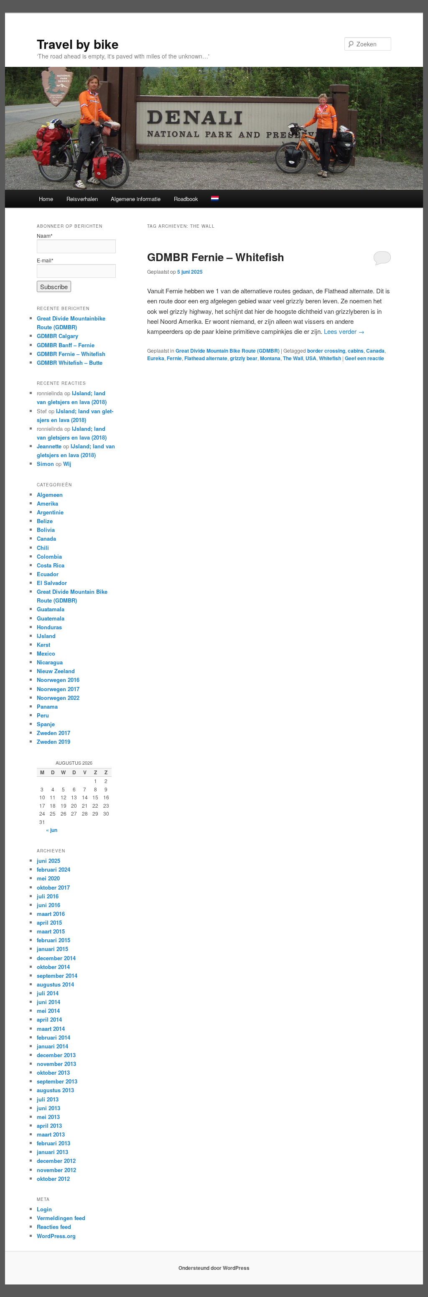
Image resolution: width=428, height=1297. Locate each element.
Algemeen (50, 494)
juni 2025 (48, 861)
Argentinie (50, 512)
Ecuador (48, 574)
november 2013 (56, 1064)
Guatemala (50, 618)
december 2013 (56, 1055)
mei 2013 (48, 1117)
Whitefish (330, 358)
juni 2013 (48, 1108)
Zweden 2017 (53, 733)
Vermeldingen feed (61, 1218)
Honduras (49, 627)
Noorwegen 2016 (58, 680)
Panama (47, 706)
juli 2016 (48, 896)
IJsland (46, 636)
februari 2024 (53, 869)
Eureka (155, 358)
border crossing (326, 350)
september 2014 (57, 975)
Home (46, 199)
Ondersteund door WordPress (214, 1268)
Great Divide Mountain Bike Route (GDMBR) (228, 350)
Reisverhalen (82, 199)
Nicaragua (50, 662)
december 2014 (56, 958)
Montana (270, 358)
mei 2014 (48, 1011)
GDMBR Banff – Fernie (65, 345)
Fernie (174, 358)
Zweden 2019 (53, 741)
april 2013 (49, 1125)
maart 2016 (51, 914)
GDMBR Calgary (57, 336)
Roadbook (186, 199)
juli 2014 (48, 993)
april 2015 (49, 922)
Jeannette (49, 446)
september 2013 (57, 1081)
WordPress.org (56, 1236)
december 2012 (56, 1161)
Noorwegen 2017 (58, 689)
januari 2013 (52, 1152)
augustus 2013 (55, 1090)
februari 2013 (53, 1143)
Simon (45, 464)
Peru (43, 715)
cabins (356, 350)
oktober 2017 (53, 887)
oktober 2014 (53, 967)
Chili (43, 548)
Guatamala (50, 609)
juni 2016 (48, 905)
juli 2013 (48, 1099)
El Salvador (52, 583)
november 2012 (56, 1170)
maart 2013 (51, 1134)
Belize (45, 521)
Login (44, 1209)
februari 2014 (53, 1037)
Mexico (46, 653)
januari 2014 (52, 1046)
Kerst (43, 644)
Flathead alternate (205, 358)
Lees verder (344, 331)
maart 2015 (51, 931)
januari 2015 (52, 949)
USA (311, 358)
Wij (67, 464)
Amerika (47, 503)
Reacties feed (54, 1227)
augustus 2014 (55, 984)
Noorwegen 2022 (58, 698)
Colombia (49, 556)
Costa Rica (50, 565)
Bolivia (46, 530)
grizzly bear (243, 358)
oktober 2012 (53, 1179)
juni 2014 (48, 1002)
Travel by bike (78, 44)
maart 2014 (51, 1029)
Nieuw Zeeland (56, 671)
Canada (375, 350)
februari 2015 (53, 940)
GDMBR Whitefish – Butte (69, 362)
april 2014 (49, 1019)
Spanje (46, 724)
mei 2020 (48, 878)
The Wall (293, 358)
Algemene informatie (135, 199)
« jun (51, 830)
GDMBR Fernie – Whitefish (215, 256)
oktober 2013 (53, 1072)
